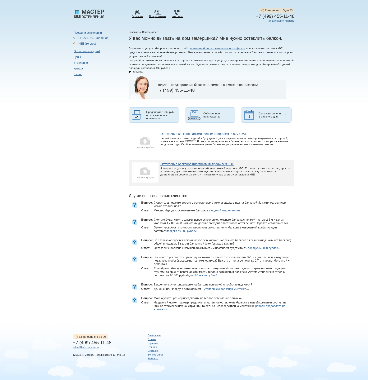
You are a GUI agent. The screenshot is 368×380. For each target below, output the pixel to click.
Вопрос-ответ (150, 32)
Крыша (78, 68)
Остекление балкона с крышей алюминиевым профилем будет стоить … (217, 248)
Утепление (81, 62)
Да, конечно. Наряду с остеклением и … (201, 288)
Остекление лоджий (87, 51)
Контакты (153, 358)
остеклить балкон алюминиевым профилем (217, 48)
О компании (154, 335)
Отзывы (152, 347)
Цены (77, 57)
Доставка (153, 350)
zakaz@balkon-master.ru (281, 21)
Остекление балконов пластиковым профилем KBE (197, 164)
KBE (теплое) (87, 43)
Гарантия (153, 343)
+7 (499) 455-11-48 (275, 16)
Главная (133, 32)
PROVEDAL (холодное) (93, 37)
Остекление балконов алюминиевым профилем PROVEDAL (203, 133)
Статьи (152, 339)
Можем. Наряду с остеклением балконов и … (198, 210)
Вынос (78, 74)
